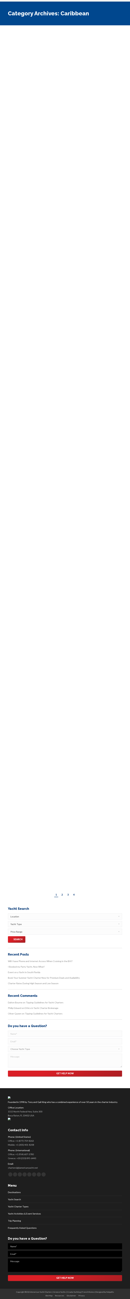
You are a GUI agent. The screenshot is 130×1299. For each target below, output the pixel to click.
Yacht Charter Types (18, 1206)
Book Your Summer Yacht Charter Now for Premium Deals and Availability (44, 977)
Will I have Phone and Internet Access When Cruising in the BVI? (66, 42)
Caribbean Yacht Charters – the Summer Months (56, 393)
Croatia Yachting (74, 1292)
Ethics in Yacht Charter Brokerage (41, 1008)
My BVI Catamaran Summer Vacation (46, 747)
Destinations (14, 1192)
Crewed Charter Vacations (36, 50)
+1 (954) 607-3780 (24, 1154)
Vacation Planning (28, 153)
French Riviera (88, 1292)
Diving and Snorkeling (30, 506)
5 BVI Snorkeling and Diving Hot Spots (47, 855)
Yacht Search (14, 1199)
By (55, 50)
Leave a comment (83, 50)
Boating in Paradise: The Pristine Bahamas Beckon (58, 281)
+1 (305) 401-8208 (25, 1144)
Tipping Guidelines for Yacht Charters (44, 1002)
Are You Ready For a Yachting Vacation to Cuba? (56, 147)
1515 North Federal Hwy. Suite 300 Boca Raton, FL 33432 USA (25, 1113)
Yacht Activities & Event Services (24, 1213)
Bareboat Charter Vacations (23, 399)
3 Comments (97, 753)
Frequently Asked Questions (22, 1228)
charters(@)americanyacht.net (23, 1167)
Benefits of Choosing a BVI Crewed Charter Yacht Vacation (57, 607)
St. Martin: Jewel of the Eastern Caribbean (51, 182)
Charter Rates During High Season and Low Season (33, 983)
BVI (13, 50)
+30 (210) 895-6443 (26, 1158)
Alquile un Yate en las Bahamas (41, 500)
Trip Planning (14, 1220)
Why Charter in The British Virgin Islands (49, 713)
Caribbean (20, 50)
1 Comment (72, 188)
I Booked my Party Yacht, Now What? (26, 966)
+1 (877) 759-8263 (24, 1140)
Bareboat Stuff (42, 399)
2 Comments (72, 287)
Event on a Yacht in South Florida (24, 972)
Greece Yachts (59, 1292)
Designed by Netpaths (105, 1292)
